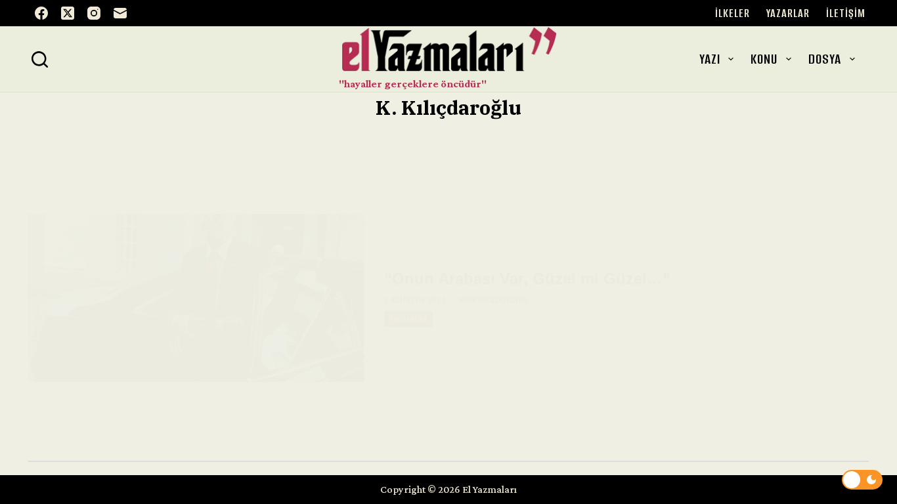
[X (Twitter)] (67, 13)
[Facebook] (41, 13)
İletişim (845, 13)
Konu (764, 58)
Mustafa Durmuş (493, 299)
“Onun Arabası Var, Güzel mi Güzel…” (527, 278)
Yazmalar (408, 319)
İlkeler (732, 13)
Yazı (709, 58)
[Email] (120, 13)
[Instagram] (94, 13)
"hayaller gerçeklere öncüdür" (413, 83)
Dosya (824, 58)
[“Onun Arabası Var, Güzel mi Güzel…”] (196, 298)
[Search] (40, 59)
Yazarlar (788, 13)
